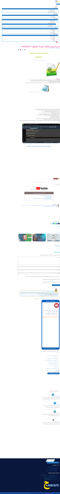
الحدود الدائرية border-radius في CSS (46, 195)
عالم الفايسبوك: (57, 421)
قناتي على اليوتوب (33, 189)
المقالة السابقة (57, 245)
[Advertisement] (41, 100)
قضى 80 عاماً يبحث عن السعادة (52, 467)
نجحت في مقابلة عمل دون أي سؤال (51, 470)
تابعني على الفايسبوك (43, 295)
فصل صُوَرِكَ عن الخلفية (53, 479)
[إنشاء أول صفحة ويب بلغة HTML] (25, 237)
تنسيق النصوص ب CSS (48, 196)
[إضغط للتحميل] (56, 179)
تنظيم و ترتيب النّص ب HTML (51, 477)
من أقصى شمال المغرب (54, 292)
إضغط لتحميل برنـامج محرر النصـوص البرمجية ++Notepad (39, 146)
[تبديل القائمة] (30, 8)
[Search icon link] (59, 44)
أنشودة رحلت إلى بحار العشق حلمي (51, 475)
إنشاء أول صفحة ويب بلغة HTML (27, 241)
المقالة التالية (57, 246)
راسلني (56, 295)
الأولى (56, 476)
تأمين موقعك (56, 366)
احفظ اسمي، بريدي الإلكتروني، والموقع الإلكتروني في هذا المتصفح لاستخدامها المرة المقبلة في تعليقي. (42, 276)
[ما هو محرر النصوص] (53, 237)
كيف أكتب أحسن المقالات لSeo (53, 365)
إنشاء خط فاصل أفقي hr (48, 199)
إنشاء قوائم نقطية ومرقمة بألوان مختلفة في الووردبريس (42, 198)
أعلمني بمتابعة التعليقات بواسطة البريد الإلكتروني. (50, 279)
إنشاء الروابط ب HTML (52, 478)
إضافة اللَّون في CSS (48, 197)
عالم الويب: (58, 404)
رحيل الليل (39, 293)
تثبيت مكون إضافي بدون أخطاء (53, 363)
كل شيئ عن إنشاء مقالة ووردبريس (53, 355)
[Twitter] (22, 49)
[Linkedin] (18, 49)
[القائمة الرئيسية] (58, 4)
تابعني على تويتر (50, 295)
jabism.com (47, 294)
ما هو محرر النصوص (57, 241)
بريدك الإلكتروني (57, 371)
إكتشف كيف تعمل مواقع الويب (41, 241)
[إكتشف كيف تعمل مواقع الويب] (39, 237)
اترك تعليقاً (51, 48)
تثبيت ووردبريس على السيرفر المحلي (52, 358)
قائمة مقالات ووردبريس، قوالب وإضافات (52, 368)
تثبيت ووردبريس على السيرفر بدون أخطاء (52, 360)
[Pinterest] (20, 49)
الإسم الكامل (58, 370)
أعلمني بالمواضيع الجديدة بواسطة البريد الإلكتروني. (50, 282)
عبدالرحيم (48, 291)
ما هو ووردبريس (55, 357)
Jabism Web (44, 293)
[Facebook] (24, 49)
